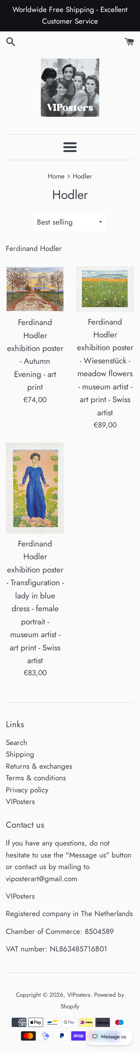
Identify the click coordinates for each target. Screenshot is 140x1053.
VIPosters (20, 801)
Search (16, 742)
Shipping (20, 754)
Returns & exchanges (39, 766)
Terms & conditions (36, 778)
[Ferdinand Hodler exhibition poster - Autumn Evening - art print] (35, 289)
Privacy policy (27, 790)
